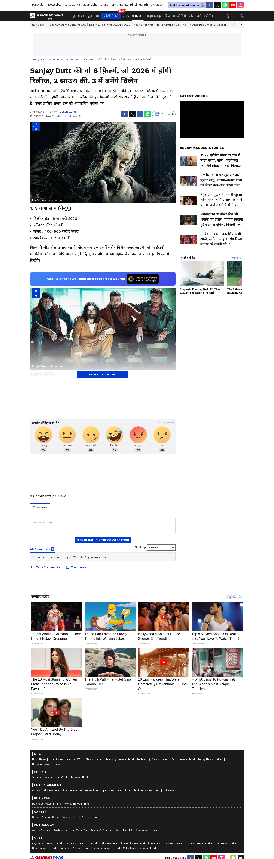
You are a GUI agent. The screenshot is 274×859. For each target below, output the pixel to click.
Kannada (69, 4)
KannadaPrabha (86, 4)
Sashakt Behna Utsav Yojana (68, 24)
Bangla (123, 4)
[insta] (240, 5)
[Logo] (48, 16)
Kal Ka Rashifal (143, 24)
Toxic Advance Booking (171, 24)
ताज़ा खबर (76, 16)
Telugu (103, 4)
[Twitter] (217, 5)
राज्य (126, 16)
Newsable (54, 4)
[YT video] (232, 5)
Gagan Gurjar (68, 111)
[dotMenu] (220, 16)
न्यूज (89, 16)
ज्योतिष (208, 16)
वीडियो (182, 16)
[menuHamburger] (234, 16)
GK (96, 16)
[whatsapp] (225, 5)
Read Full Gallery (103, 374)
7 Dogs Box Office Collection (208, 24)
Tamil (114, 4)
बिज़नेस (170, 16)
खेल (192, 16)
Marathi (143, 4)
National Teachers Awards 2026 (109, 24)
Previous (234, 24)
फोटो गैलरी (111, 16)
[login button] (229, 16)
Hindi (133, 4)
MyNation (156, 4)
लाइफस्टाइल (154, 16)
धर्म (199, 16)
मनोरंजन (137, 16)
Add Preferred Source (184, 5)
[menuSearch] (242, 16)
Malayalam (39, 4)
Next (241, 24)
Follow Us (168, 114)
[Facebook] (209, 5)
